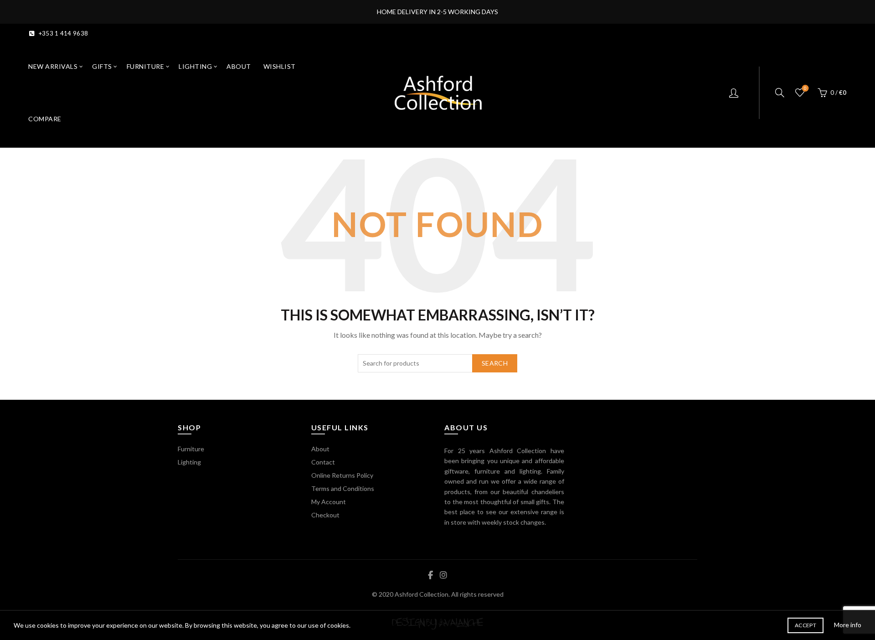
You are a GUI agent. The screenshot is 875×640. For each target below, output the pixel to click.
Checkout (325, 515)
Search (495, 363)
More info (847, 625)
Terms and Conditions (342, 488)
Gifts (102, 66)
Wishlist (279, 66)
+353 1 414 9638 (63, 33)
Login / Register (735, 92)
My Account (328, 502)
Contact (323, 462)
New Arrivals (52, 66)
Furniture (146, 66)
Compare (45, 119)
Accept (805, 625)
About (238, 66)
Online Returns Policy (342, 475)
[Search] (779, 92)
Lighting (195, 66)
